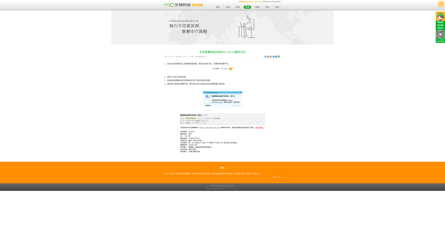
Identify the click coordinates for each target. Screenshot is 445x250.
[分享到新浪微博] (271, 57)
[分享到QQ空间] (268, 57)
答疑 (257, 7)
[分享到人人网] (276, 57)
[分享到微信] (279, 57)
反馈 (277, 7)
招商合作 (440, 28)
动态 (247, 7)
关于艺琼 (271, 2)
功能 (228, 7)
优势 (237, 7)
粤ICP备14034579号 (231, 189)
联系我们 (278, 2)
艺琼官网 (265, 2)
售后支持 (440, 25)
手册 (267, 7)
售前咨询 (440, 22)
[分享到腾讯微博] (274, 57)
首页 (218, 7)
